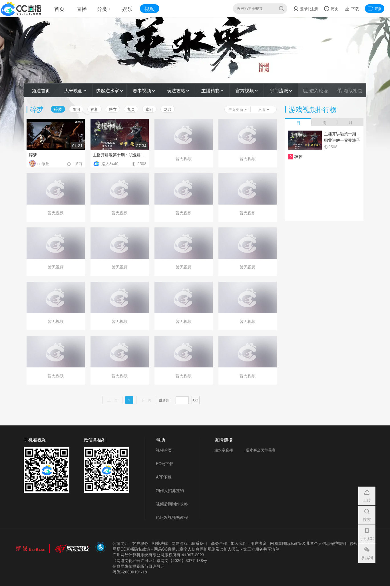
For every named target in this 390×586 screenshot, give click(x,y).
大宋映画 (74, 90)
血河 (76, 109)
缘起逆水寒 (108, 90)
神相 (94, 109)
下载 (354, 8)
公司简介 (120, 543)
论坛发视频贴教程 (172, 517)
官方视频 (245, 90)
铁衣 (113, 109)
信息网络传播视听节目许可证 (138, 566)
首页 (59, 8)
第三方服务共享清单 (261, 549)
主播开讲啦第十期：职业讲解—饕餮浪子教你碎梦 (119, 154)
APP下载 (164, 477)
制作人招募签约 (170, 490)
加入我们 (239, 543)
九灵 (131, 109)
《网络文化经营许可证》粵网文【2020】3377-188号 (159, 560)
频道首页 (41, 90)
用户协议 (258, 543)
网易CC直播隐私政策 (131, 549)
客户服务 (140, 543)
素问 (149, 109)
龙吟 (168, 109)
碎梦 (33, 154)
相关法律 (160, 543)
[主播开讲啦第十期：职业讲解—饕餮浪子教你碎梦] (305, 140)
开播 (378, 8)
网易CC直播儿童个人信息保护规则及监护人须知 (197, 549)
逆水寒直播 (223, 450)
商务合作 (219, 543)
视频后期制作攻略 (172, 504)
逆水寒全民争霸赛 (261, 450)
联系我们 (199, 543)
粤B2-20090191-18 (129, 572)
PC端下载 (164, 463)
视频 (149, 8)
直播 (82, 8)
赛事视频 (142, 90)
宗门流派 (279, 90)
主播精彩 (211, 90)
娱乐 (127, 8)
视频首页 (164, 450)
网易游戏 (180, 543)
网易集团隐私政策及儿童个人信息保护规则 (308, 543)
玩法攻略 (176, 90)
